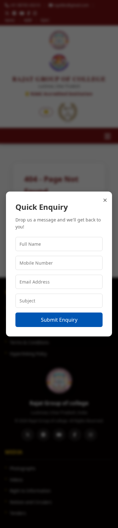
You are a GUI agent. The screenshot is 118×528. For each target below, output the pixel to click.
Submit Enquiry (59, 319)
